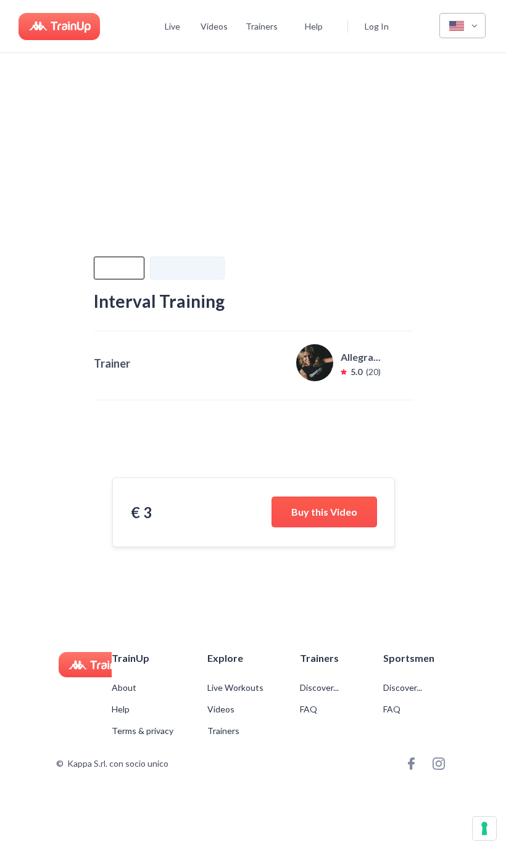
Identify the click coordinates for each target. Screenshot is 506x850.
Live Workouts (235, 688)
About (124, 688)
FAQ (308, 709)
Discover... (320, 688)
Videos (214, 26)
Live (172, 26)
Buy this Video (324, 512)
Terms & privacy (142, 731)
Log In (377, 26)
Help (314, 26)
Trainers (262, 26)
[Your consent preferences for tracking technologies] (484, 828)
